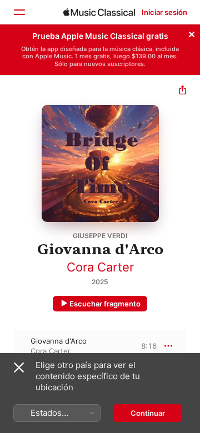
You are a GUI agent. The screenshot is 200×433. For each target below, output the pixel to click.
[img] (99, 12)
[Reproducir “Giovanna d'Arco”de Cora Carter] (7, 345)
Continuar (148, 413)
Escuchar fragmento (105, 303)
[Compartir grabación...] (182, 91)
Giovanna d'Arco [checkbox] (59, 340)
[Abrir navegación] (19, 12)
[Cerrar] (191, 32)
